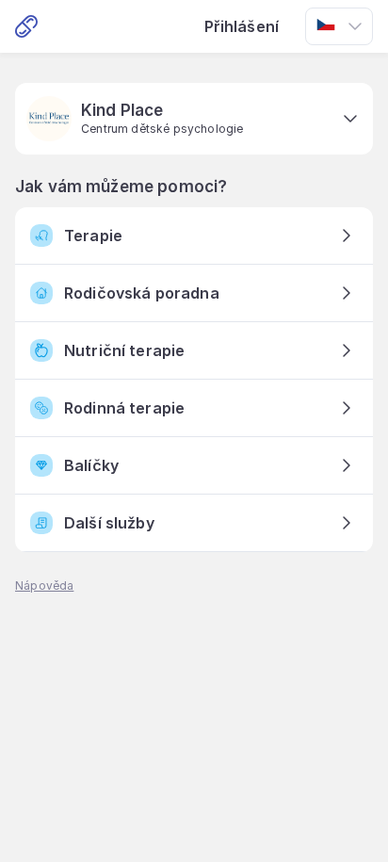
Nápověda (44, 585)
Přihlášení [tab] (242, 26)
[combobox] (339, 26)
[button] (194, 118)
